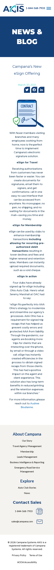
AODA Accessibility (27, 562)
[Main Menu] (48, 8)
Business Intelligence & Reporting (27, 462)
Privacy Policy (19, 555)
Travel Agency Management (27, 446)
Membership (27, 451)
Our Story (27, 440)
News (27, 493)
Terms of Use (35, 555)
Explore (27, 481)
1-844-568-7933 (35, 8)
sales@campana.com (22, 521)
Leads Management (27, 456)
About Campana (27, 434)
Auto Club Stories (27, 487)
